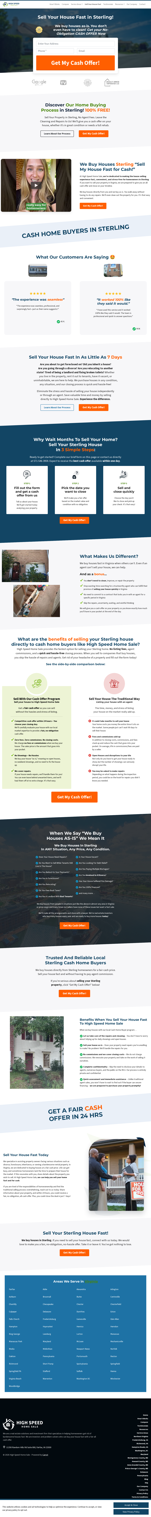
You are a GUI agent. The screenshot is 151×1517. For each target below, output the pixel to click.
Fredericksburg (49, 1319)
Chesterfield (115, 1304)
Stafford (46, 1371)
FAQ (146, 1483)
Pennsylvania (48, 1356)
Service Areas (76, 4)
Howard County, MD (140, 1461)
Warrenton (47, 1378)
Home (145, 1415)
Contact (142, 4)
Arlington (114, 1289)
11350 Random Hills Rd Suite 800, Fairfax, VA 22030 (28, 1447)
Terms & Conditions (140, 1497)
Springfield (115, 1363)
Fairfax (12, 1289)
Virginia (91, 1281)
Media (11, 1348)
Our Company (132, 4)
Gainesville (81, 1319)
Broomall (47, 1296)
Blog (146, 1479)
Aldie (45, 1289)
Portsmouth (82, 1356)
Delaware (47, 1311)
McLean (80, 1341)
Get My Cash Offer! (94, 133)
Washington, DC (141, 1450)
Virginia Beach (15, 1378)
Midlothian (47, 1348)
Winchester (115, 1378)
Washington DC (83, 1378)
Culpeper (13, 1311)
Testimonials (108, 4)
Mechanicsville (116, 1341)
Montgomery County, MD (138, 1458)
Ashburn (12, 1296)
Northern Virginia (141, 1436)
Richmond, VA (142, 1443)
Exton (112, 1311)
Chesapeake (48, 1304)
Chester (80, 1304)
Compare (65, 4)
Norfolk (113, 1348)
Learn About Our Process (57, 133)
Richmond (13, 1363)
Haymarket (48, 1326)
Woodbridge (14, 1386)
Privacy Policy (142, 1493)
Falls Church (14, 1319)
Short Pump (48, 1363)
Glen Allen (114, 1319)
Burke (79, 1296)
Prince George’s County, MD (136, 1468)
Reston (113, 1356)
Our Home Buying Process (73, 107)
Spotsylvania (82, 1363)
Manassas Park (15, 1341)
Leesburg (47, 1334)
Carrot (45, 1454)
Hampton (13, 1326)
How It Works (55, 4)
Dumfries (81, 1311)
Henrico (80, 1326)
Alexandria (81, 1289)
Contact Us (143, 1490)
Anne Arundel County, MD (137, 1465)
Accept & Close (131, 1505)
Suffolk (79, 1371)
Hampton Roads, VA (140, 1447)
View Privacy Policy (131, 1511)
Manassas (114, 1334)
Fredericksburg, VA (140, 1440)
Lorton (80, 1334)
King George (14, 1334)
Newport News (83, 1348)
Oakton (12, 1356)
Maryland (47, 1341)
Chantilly (13, 1304)
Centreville (115, 1296)
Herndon (114, 1326)
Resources (119, 4)
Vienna (113, 1371)
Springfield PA (15, 1371)
